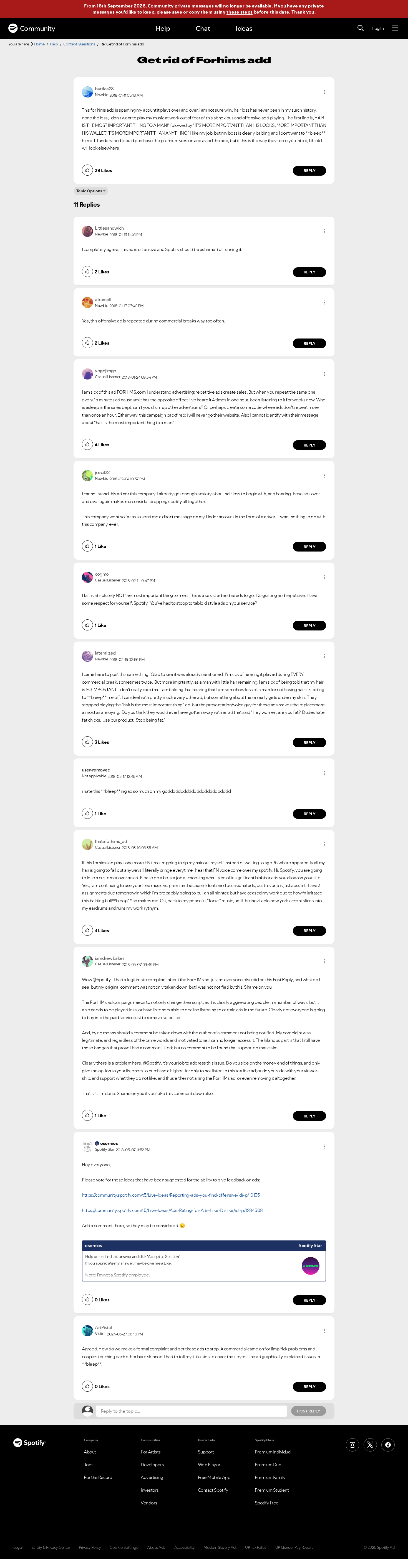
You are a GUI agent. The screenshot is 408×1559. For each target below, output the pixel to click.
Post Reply (308, 1411)
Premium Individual (273, 1452)
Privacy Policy (90, 1547)
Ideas (244, 28)
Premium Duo (268, 1464)
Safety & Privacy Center (50, 1547)
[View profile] (87, 91)
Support (206, 1452)
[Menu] (395, 28)
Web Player (209, 1464)
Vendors (149, 1503)
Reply (310, 170)
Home (39, 44)
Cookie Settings (124, 1547)
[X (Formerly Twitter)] (370, 1445)
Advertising (152, 1477)
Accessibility (184, 1547)
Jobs (88, 1464)
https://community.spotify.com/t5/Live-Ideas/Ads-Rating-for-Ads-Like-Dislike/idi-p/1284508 (172, 1210)
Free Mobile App (214, 1477)
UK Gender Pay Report (294, 1547)
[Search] (360, 28)
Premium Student (272, 1490)
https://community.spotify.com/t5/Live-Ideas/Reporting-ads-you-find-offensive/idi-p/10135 (171, 1195)
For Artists (151, 1452)
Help (163, 28)
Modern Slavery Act (219, 1547)
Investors (150, 1490)
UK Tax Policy (255, 1547)
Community (37, 28)
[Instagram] (352, 1445)
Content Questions (79, 44)
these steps (239, 12)
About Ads (156, 1547)
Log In (378, 28)
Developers (152, 1464)
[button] (325, 92)
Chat (203, 28)
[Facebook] (388, 1445)
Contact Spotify (213, 1490)
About (90, 1452)
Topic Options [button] (89, 191)
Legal (17, 1547)
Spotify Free (267, 1503)
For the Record (98, 1477)
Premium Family (270, 1477)
